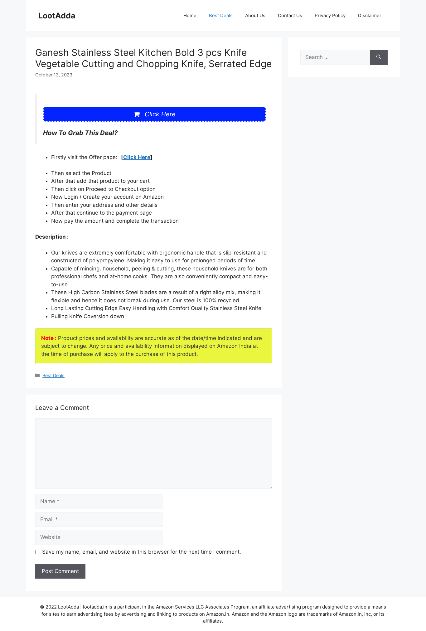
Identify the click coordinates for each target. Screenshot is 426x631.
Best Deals (221, 15)
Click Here (136, 157)
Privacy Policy (330, 15)
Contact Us (290, 15)
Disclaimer (369, 15)
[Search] (379, 57)
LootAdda (56, 15)
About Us (255, 15)
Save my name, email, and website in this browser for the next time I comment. (141, 552)
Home (189, 15)
